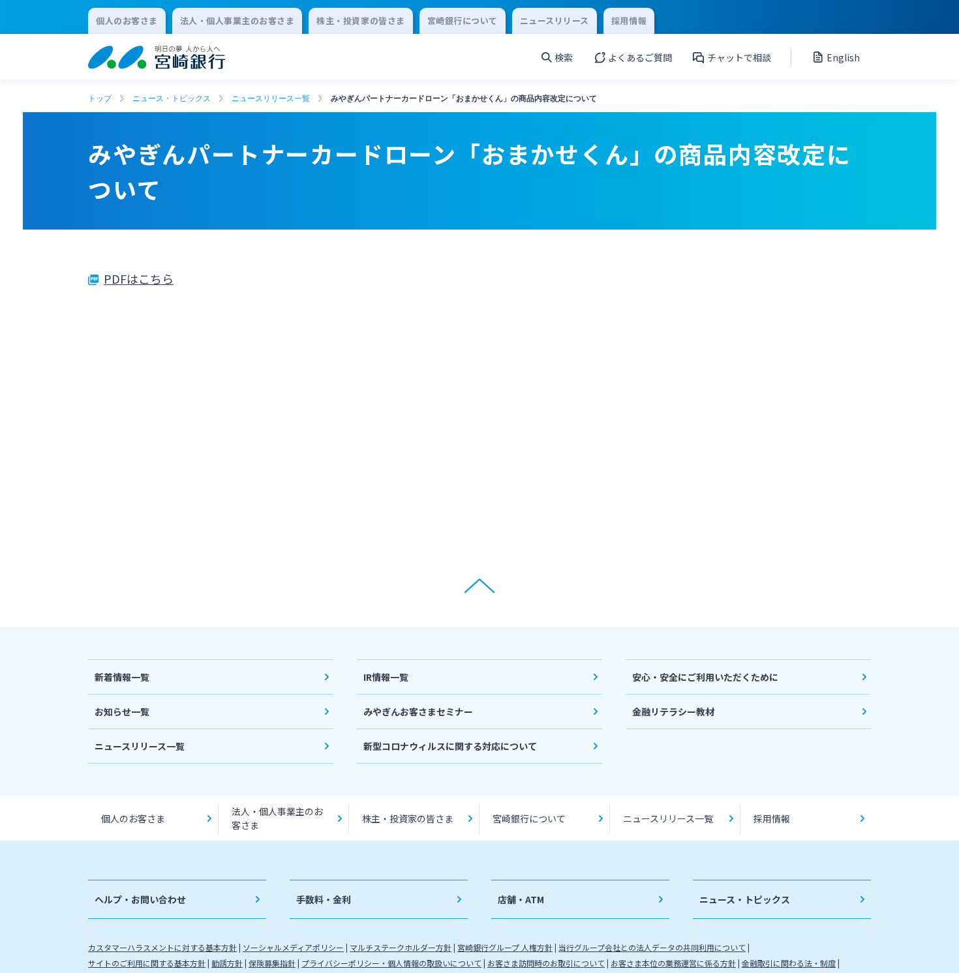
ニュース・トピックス (171, 98)
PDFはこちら (139, 278)
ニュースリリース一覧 (271, 98)
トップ (100, 98)
